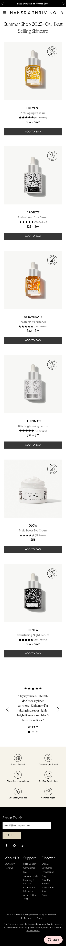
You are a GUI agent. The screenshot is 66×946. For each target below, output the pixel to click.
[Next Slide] (63, 4)
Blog (44, 876)
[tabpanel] (33, 708)
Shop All (46, 864)
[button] (7, 710)
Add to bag (33, 132)
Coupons (46, 895)
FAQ (25, 872)
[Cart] (61, 12)
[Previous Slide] (2, 4)
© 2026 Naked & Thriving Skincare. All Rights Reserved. (32, 915)
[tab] (29, 732)
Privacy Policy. (33, 931)
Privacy (27, 918)
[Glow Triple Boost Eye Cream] (33, 489)
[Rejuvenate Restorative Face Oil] (33, 280)
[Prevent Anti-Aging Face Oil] (33, 71)
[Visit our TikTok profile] (22, 845)
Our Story (10, 864)
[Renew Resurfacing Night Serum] (33, 593)
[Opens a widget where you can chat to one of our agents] (53, 940)
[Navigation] (4, 13)
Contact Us (29, 868)
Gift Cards (47, 868)
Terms (39, 918)
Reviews (9, 868)
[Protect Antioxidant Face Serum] (33, 175)
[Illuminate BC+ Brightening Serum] (33, 384)
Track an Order (31, 876)
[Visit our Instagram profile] (14, 846)
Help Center (29, 864)
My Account (48, 872)
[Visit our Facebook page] (6, 846)
